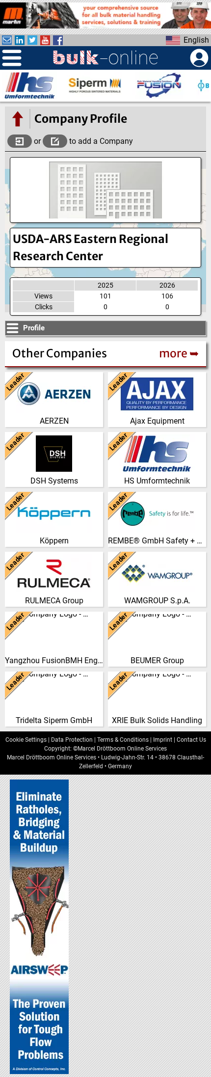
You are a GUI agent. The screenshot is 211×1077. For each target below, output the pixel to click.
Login (19, 141)
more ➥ (179, 353)
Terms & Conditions (123, 739)
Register (55, 141)
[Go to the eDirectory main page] (17, 119)
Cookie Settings (26, 739)
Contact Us (191, 739)
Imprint (162, 739)
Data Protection (72, 739)
